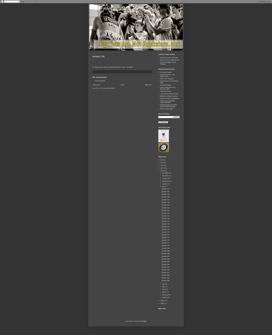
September (165, 181)
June (163, 284)
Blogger (144, 321)
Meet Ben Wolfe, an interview (169, 57)
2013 (162, 162)
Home (122, 85)
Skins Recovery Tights (166, 109)
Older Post (148, 85)
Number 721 (165, 216)
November (165, 176)
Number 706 (165, 259)
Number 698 (165, 280)
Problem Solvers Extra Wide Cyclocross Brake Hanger (168, 105)
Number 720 (165, 218)
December (165, 173)
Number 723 (165, 210)
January (164, 297)
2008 (162, 303)
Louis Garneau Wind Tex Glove (169, 94)
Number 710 (165, 245)
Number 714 (165, 235)
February (165, 295)
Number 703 (165, 267)
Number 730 (165, 191)
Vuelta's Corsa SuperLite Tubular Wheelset (167, 101)
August (164, 184)
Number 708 (165, 251)
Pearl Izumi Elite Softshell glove (169, 98)
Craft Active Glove (165, 91)
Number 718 (165, 224)
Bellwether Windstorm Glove (168, 96)
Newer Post (96, 85)
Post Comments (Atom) (108, 88)
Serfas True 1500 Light (167, 78)
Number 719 (165, 221)
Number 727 (165, 200)
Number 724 (165, 208)
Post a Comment (100, 81)
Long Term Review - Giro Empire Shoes (167, 75)
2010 (162, 170)
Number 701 (165, 272)
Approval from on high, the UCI (169, 60)
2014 (162, 160)
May (163, 286)
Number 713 (165, 237)
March (164, 292)
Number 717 (165, 226)
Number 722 (165, 213)
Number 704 (165, 264)
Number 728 (165, 197)
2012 (162, 165)
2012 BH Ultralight (165, 85)
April (163, 289)
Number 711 (165, 243)
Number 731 (165, 189)
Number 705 (165, 261)
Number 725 (165, 205)
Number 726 (165, 202)
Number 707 (165, 256)
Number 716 (165, 229)
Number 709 (165, 248)
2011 (162, 168)
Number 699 (165, 278)
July (163, 186)
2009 (162, 301)
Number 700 (165, 275)
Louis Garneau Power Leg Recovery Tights (168, 88)
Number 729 (165, 194)
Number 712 (165, 240)
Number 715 (165, 232)
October (165, 178)
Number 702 (165, 270)
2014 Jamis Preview (166, 72)
